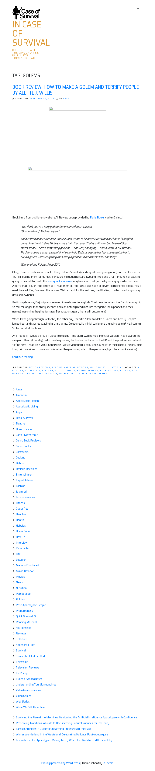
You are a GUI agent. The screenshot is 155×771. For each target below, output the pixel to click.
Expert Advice (24, 480)
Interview (22, 542)
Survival (21, 650)
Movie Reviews (25, 571)
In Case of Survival (31, 33)
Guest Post (22, 508)
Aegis (19, 389)
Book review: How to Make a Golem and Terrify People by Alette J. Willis (75, 90)
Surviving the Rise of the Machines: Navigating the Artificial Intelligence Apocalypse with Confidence (76, 717)
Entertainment (25, 474)
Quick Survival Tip (26, 616)
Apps (19, 412)
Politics (20, 599)
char (66, 98)
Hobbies (21, 525)
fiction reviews (87, 370)
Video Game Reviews (28, 690)
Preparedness (24, 610)
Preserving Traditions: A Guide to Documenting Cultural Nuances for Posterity (62, 723)
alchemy (47, 370)
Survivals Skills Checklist (30, 656)
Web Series (23, 701)
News (19, 582)
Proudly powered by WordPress (60, 763)
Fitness (20, 503)
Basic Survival (24, 417)
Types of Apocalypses (29, 678)
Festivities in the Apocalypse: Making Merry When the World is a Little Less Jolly (64, 740)
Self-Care (21, 639)
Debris (20, 463)
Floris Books (97, 217)
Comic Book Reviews (28, 440)
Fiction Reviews (39, 367)
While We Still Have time (106, 367)
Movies (20, 576)
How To (20, 537)
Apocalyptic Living (27, 406)
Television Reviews (27, 667)
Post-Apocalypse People (31, 605)
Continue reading (22, 356)
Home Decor (23, 531)
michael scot (68, 373)
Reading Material (64, 367)
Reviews (82, 367)
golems (125, 370)
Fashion (20, 485)
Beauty (20, 423)
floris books (109, 370)
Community (22, 451)
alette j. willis (65, 370)
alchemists (32, 370)
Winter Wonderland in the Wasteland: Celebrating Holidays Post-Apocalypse (62, 734)
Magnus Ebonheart (27, 565)
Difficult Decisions (26, 468)
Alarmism (21, 395)
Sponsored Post (25, 644)
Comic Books (23, 446)
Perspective (23, 593)
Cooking (20, 457)
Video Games (23, 695)
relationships (23, 627)
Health (20, 520)
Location (21, 559)
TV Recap (22, 673)
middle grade (87, 373)
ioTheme (108, 763)
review (103, 373)
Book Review (24, 429)
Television (22, 661)
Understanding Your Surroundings (36, 684)
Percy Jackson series (60, 281)
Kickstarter (22, 548)
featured (21, 491)
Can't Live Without (27, 434)
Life (18, 554)
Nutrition (21, 588)
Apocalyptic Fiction (27, 400)
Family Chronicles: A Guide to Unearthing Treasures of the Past (53, 728)
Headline (21, 514)
